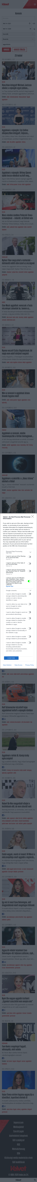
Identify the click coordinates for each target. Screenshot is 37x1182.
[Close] (33, 517)
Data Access (18, 665)
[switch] (29, 557)
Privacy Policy (29, 665)
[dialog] (18, 591)
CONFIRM (11, 658)
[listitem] (18, 552)
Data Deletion (7, 665)
